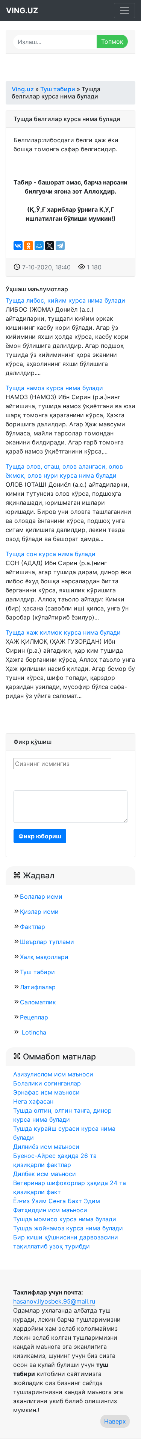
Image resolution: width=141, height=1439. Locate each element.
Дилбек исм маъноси (44, 1174)
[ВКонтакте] (18, 245)
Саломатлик (38, 1002)
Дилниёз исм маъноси (46, 1146)
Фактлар (32, 926)
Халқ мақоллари (44, 957)
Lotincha (33, 1032)
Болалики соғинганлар (47, 1083)
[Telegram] (60, 245)
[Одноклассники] (28, 245)
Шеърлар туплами (47, 941)
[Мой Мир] (39, 245)
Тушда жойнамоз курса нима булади (68, 1228)
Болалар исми (41, 896)
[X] (49, 245)
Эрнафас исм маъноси (46, 1092)
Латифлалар (38, 987)
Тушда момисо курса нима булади (64, 1219)
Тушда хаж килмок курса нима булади (63, 632)
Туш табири (37, 972)
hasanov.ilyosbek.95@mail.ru (54, 1301)
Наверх (115, 1421)
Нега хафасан (33, 1101)
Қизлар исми (39, 911)
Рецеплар (34, 1017)
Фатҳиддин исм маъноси (50, 1210)
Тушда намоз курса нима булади (54, 388)
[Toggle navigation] (124, 10)
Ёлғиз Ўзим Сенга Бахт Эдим (56, 1201)
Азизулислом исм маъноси (53, 1074)
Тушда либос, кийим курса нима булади (65, 300)
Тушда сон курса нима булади (51, 554)
